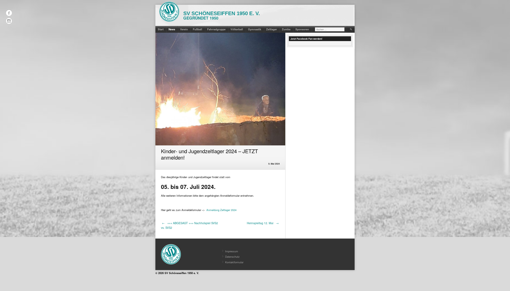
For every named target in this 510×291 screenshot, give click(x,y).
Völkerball (236, 29)
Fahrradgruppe (216, 29)
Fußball (197, 29)
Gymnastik (254, 29)
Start (161, 29)
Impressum (231, 251)
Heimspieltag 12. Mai (263, 223)
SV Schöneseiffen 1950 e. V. (221, 13)
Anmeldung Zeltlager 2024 (221, 210)
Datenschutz (232, 256)
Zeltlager (271, 29)
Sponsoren (302, 29)
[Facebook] (9, 13)
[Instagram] (9, 21)
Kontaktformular (234, 262)
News (172, 29)
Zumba (286, 29)
